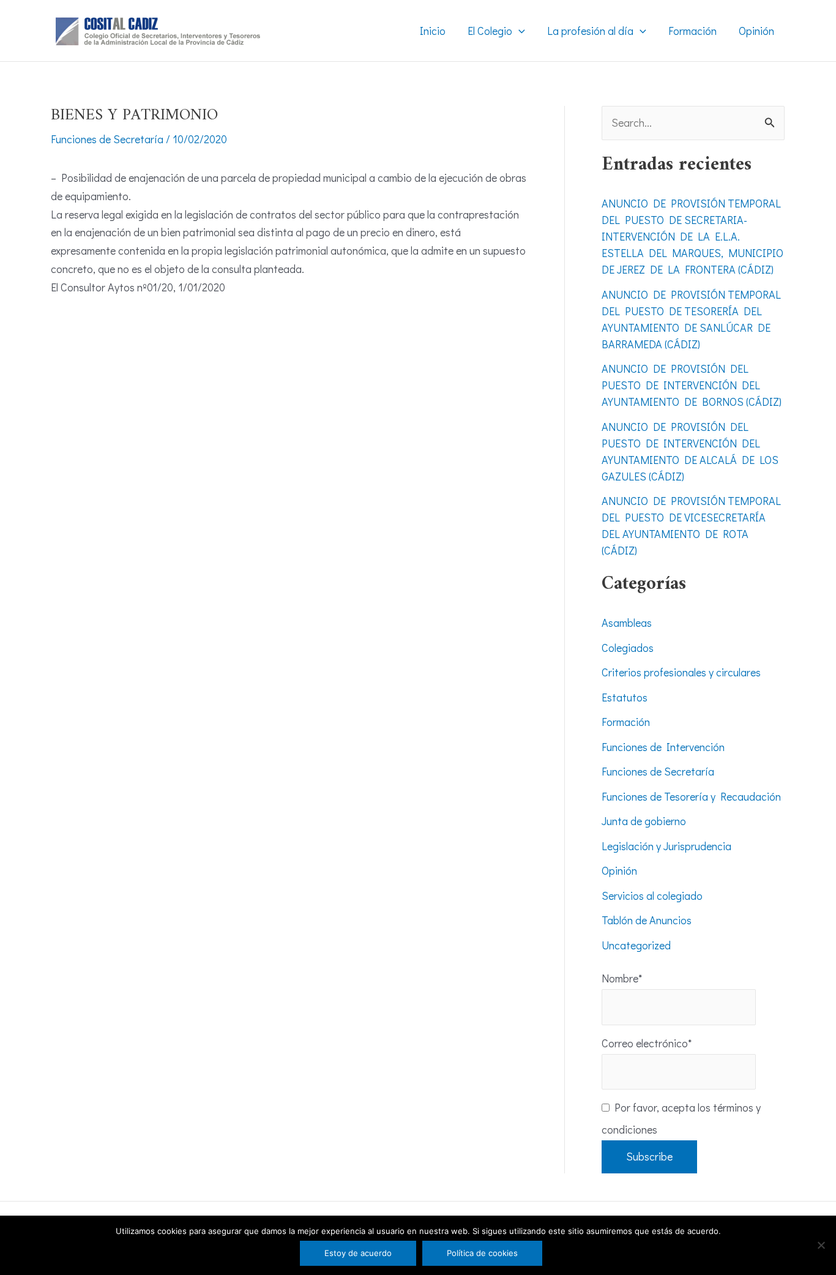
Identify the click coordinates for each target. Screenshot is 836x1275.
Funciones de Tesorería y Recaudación (691, 796)
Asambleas (627, 622)
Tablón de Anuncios (647, 920)
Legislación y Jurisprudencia (666, 846)
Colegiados (628, 647)
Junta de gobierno (644, 820)
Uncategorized (636, 945)
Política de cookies (482, 1253)
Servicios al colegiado (652, 895)
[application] (518, 30)
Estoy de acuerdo (358, 1253)
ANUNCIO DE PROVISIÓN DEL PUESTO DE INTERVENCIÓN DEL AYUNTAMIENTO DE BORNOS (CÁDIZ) (692, 385)
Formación (626, 721)
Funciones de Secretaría (107, 139)
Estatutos (625, 697)
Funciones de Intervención (663, 746)
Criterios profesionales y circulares (681, 672)
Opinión (619, 870)
